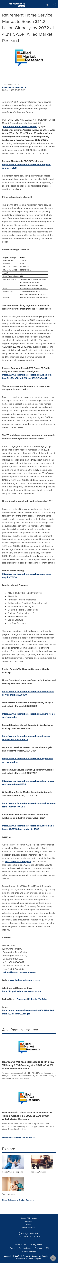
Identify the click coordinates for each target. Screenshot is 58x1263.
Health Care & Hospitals (12, 1171)
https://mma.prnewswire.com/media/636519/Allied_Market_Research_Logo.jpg (28, 1012)
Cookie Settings (29, 1251)
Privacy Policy (36, 1244)
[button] (29, 58)
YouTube (42, 999)
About (28, 1224)
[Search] (54, 4)
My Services (27, 1227)
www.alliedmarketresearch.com (24, 980)
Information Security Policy (19, 1248)
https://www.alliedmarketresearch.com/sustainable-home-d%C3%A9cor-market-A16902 (28, 827)
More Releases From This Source (17, 1137)
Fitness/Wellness (38, 1171)
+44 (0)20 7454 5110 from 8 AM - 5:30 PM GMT (28, 1235)
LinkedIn (32, 999)
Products (28, 1221)
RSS (47, 1248)
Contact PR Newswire (29, 1218)
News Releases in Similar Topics (17, 1200)
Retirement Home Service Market (20, 126)
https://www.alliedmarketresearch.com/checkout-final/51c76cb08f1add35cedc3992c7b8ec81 (27, 376)
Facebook (22, 999)
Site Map (38, 1248)
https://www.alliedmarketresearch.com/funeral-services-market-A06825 (26, 738)
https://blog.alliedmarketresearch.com (21, 991)
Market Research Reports (18, 861)
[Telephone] (47, 4)
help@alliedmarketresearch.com (19, 972)
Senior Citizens (8, 1194)
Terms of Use (20, 1244)
